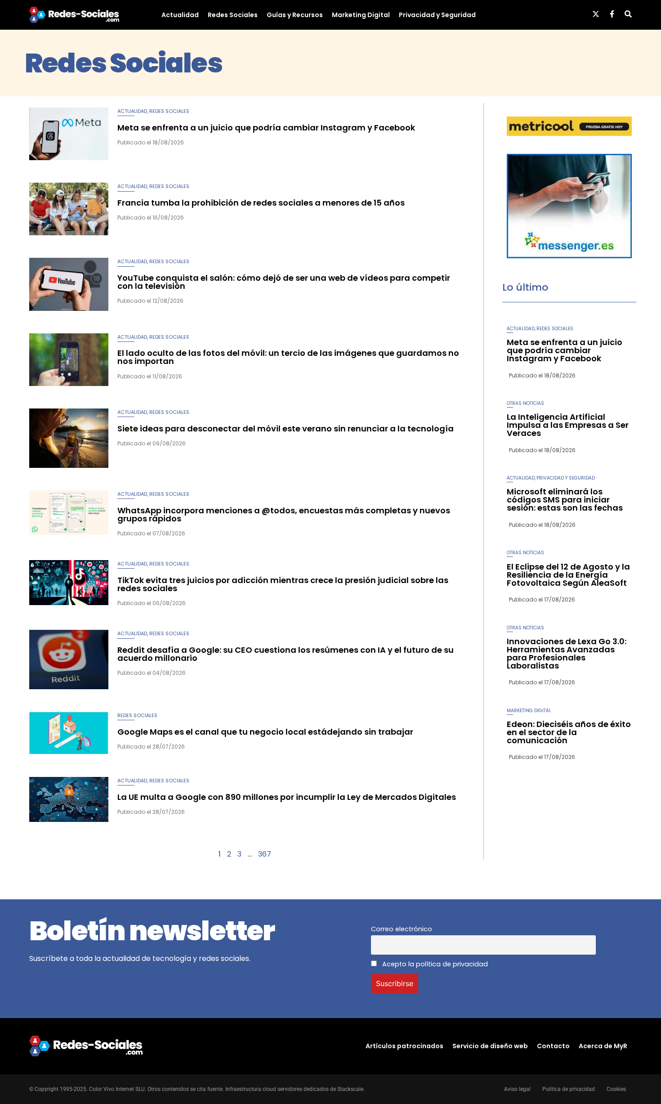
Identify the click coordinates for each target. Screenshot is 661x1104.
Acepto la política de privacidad (434, 964)
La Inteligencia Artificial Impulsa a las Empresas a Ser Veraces (568, 425)
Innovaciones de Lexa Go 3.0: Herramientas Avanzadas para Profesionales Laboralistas (566, 653)
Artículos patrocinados (404, 1045)
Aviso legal (517, 1089)
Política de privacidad (568, 1089)
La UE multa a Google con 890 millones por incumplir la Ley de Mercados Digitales (286, 797)
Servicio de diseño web (490, 1045)
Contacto (553, 1045)
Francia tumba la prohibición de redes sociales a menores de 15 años (261, 202)
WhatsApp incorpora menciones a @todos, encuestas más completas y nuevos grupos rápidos (283, 514)
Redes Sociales (233, 14)
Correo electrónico (401, 928)
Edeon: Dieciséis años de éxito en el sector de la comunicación (569, 732)
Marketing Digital (361, 14)
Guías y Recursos (295, 14)
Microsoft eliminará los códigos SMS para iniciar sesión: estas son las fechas (565, 499)
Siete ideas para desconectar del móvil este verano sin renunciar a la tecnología (285, 428)
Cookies (616, 1089)
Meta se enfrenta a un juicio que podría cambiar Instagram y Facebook (266, 127)
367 (264, 854)
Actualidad (180, 14)
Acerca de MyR (603, 1045)
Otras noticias (525, 403)
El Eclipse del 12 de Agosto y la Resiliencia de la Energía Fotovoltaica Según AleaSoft (568, 574)
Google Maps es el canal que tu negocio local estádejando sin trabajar (265, 731)
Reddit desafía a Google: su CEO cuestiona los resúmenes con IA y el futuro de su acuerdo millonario (285, 654)
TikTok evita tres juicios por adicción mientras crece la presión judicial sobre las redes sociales (282, 584)
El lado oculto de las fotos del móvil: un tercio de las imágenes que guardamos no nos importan (288, 357)
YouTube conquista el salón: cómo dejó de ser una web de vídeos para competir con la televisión (283, 282)
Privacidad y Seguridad (437, 14)
